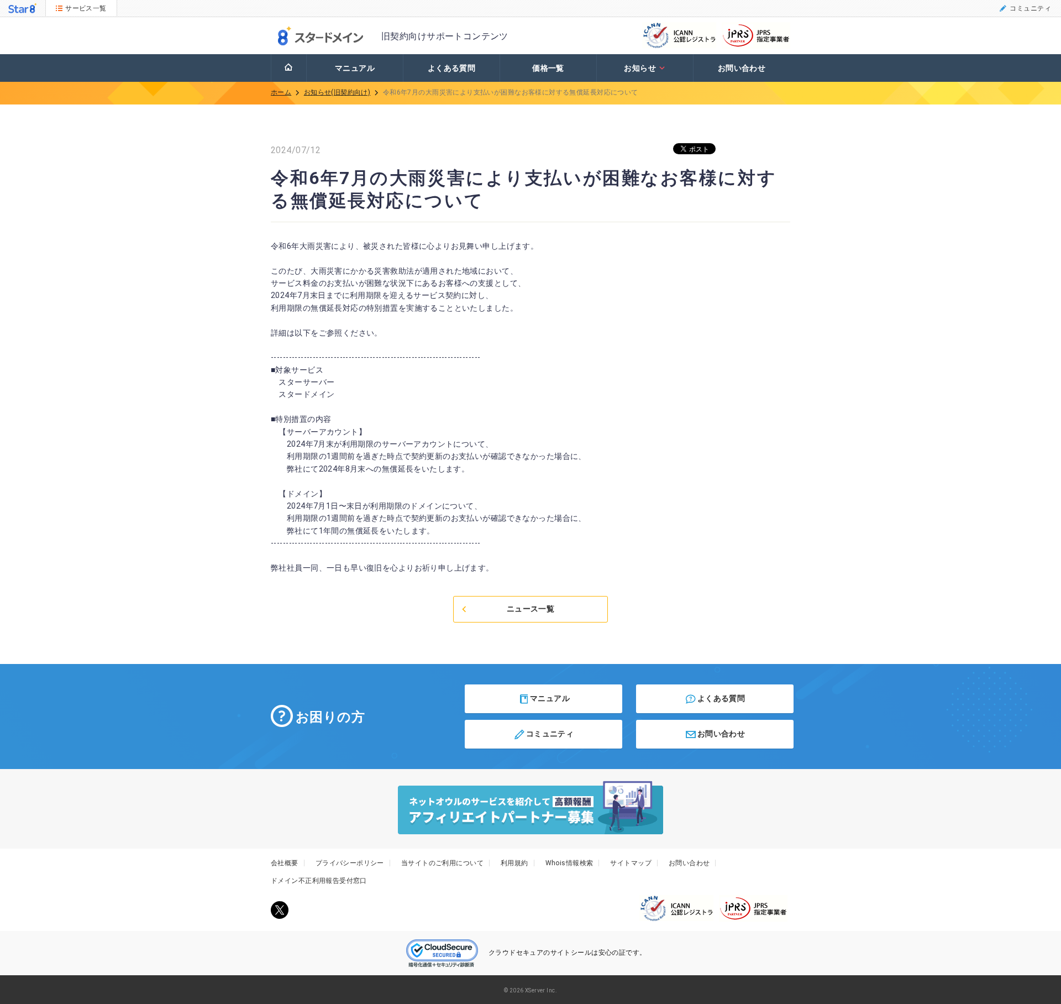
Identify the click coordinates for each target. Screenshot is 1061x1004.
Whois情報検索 (569, 863)
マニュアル (355, 68)
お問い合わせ (742, 68)
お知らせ (640, 68)
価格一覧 (548, 68)
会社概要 (284, 863)
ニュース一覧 (531, 608)
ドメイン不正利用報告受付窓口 (319, 881)
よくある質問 (452, 68)
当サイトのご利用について (442, 863)
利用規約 (514, 863)
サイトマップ (631, 863)
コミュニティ (1030, 8)
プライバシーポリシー (350, 863)
